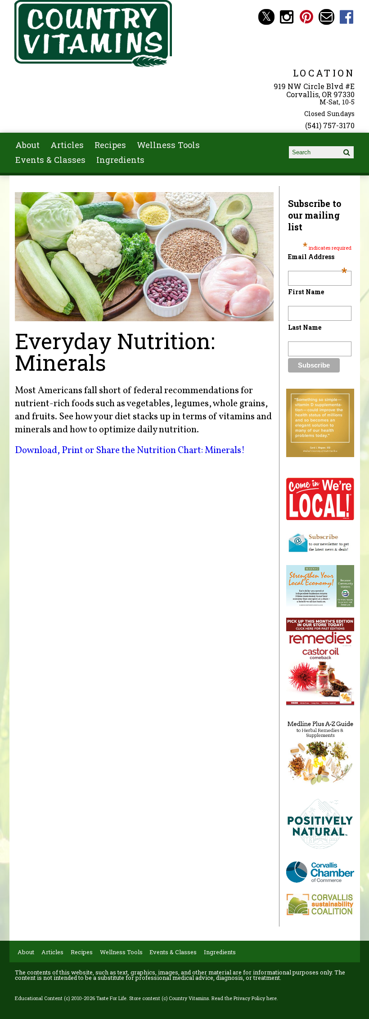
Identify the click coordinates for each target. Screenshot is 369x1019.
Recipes (110, 144)
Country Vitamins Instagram (286, 17)
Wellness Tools (168, 144)
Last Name (304, 327)
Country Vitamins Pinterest (307, 17)
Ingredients (120, 159)
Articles (67, 144)
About (27, 144)
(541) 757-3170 (330, 125)
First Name (306, 291)
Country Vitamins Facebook (347, 17)
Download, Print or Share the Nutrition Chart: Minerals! (130, 450)
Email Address (317, 256)
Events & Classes (50, 159)
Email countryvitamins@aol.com (326, 17)
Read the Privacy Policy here (244, 998)
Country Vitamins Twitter (266, 17)
